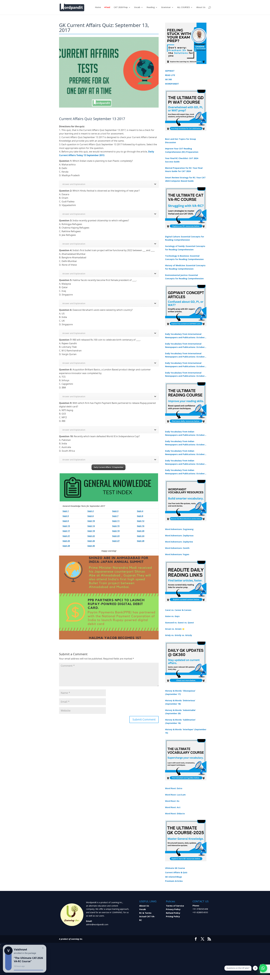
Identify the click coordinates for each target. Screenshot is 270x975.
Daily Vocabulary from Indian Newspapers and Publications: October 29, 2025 (185, 472)
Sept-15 (116, 526)
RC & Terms (145, 912)
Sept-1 (66, 511)
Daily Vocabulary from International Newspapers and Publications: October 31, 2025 (185, 336)
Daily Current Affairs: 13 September (108, 467)
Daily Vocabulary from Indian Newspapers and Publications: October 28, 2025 (185, 453)
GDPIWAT (170, 70)
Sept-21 (66, 536)
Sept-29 (66, 545)
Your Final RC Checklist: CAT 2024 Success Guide (181, 160)
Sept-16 (140, 526)
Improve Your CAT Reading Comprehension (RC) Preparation (181, 150)
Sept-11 (116, 521)
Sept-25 (66, 541)
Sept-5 (66, 516)
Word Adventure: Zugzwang (179, 529)
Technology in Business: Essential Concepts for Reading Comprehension (184, 258)
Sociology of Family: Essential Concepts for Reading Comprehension (185, 248)
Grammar (166, 7)
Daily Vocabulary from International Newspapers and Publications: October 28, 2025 (185, 355)
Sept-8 (140, 516)
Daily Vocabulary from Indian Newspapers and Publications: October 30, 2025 (185, 443)
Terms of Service (175, 905)
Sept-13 (66, 526)
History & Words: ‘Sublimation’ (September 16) (180, 721)
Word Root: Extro (173, 788)
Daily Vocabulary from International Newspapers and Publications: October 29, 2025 (185, 374)
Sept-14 (91, 526)
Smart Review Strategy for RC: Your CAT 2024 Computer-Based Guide (185, 179)
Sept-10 (91, 521)
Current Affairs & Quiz (176, 872)
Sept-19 (116, 531)
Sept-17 (66, 531)
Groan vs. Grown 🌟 (174, 629)
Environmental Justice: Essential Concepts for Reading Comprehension (184, 277)
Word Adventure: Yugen (177, 554)
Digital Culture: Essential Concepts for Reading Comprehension (184, 238)
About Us (200, 7)
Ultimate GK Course (175, 868)
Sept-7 (115, 516)
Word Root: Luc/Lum (175, 794)
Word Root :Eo (172, 801)
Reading (151, 7)
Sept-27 (116, 541)
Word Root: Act (172, 807)
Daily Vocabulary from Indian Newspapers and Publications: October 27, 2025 (185, 462)
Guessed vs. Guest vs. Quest (179, 622)
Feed (108, 7)
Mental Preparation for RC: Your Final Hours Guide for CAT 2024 (183, 170)
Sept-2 (90, 511)
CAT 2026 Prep (121, 7)
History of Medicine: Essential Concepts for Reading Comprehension (185, 267)
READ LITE (170, 75)
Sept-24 (140, 536)
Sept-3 (115, 511)
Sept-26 (91, 541)
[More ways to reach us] (255, 968)
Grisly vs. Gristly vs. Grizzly (178, 635)
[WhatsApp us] (263, 968)
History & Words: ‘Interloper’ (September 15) (185, 731)
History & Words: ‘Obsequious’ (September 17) (180, 692)
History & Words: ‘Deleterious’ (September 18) (180, 702)
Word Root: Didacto (175, 813)
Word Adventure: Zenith (177, 548)
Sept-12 (140, 521)
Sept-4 (140, 511)
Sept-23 (116, 536)
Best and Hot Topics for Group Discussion (180, 141)
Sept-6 (90, 516)
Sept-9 (66, 521)
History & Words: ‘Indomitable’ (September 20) (180, 712)
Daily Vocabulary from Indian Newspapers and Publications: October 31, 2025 (185, 433)
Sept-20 (140, 531)
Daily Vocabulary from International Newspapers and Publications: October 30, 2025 (185, 345)
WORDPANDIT (172, 83)
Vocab (137, 7)
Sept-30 (91, 545)
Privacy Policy (173, 909)
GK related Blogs (173, 876)
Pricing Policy (173, 916)
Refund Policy (173, 912)
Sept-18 (91, 531)
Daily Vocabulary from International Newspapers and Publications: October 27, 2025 (185, 365)
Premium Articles (174, 881)
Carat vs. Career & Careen (178, 610)
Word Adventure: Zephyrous (179, 535)
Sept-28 (140, 541)
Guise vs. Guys (172, 616)
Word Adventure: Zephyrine (179, 541)
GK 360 (168, 79)
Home (98, 7)
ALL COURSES (183, 7)
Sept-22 (91, 536)
